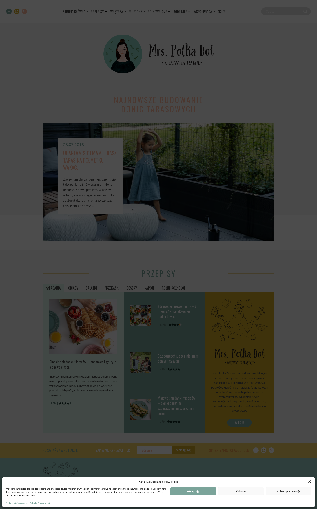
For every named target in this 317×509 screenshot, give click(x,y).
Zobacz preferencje (288, 491)
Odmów (241, 491)
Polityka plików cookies (17, 503)
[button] (309, 481)
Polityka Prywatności (40, 503)
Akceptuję (193, 491)
